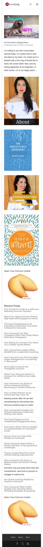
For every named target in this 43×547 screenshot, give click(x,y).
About (20, 537)
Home (13, 537)
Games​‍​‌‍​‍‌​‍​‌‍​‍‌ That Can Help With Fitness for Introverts (17, 437)
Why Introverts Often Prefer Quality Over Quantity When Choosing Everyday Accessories (19, 489)
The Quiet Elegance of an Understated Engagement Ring (19, 420)
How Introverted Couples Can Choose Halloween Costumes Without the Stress (19, 412)
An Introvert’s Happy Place (16, 42)
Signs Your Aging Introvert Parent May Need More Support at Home (21, 317)
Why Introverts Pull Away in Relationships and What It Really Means (20, 462)
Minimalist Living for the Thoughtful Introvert (16, 368)
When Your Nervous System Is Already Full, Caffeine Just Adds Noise (19, 376)
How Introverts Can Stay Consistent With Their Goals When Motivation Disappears (21, 335)
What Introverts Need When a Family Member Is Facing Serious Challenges (20, 445)
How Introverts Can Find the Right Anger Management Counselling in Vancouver (21, 359)
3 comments (28, 45)
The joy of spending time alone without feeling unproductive (19, 454)
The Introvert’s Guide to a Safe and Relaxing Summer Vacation (21, 310)
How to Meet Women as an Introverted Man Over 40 (17, 394)
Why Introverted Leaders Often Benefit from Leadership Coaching (21, 351)
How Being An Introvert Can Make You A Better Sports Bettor (21, 343)
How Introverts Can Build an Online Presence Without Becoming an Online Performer (19, 385)
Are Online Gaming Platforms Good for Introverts (19, 480)
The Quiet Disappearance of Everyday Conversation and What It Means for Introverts (20, 326)
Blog (27, 537)
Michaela (9, 45)
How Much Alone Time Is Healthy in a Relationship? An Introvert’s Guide (20, 429)
